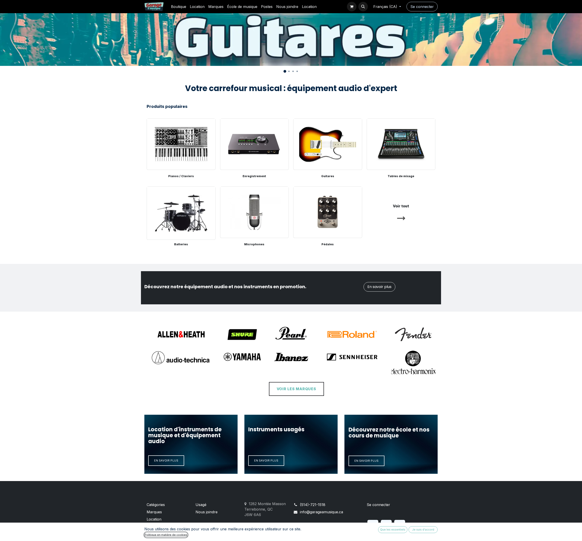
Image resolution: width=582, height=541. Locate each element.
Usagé (201, 504)
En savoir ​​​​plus (166, 460)
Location (154, 519)
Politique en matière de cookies (166, 534)
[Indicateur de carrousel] (284, 71)
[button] (363, 6)
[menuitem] (178, 6)
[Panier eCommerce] (351, 6)
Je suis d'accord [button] (423, 529)
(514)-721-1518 (312, 504)
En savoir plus (379, 286)
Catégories (156, 504)
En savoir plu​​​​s (266, 460)
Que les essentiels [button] (392, 529)
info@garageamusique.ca (321, 512)
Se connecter (422, 6)
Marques (154, 512)
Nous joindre (207, 512)
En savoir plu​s (366, 460)
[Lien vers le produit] (181, 212)
